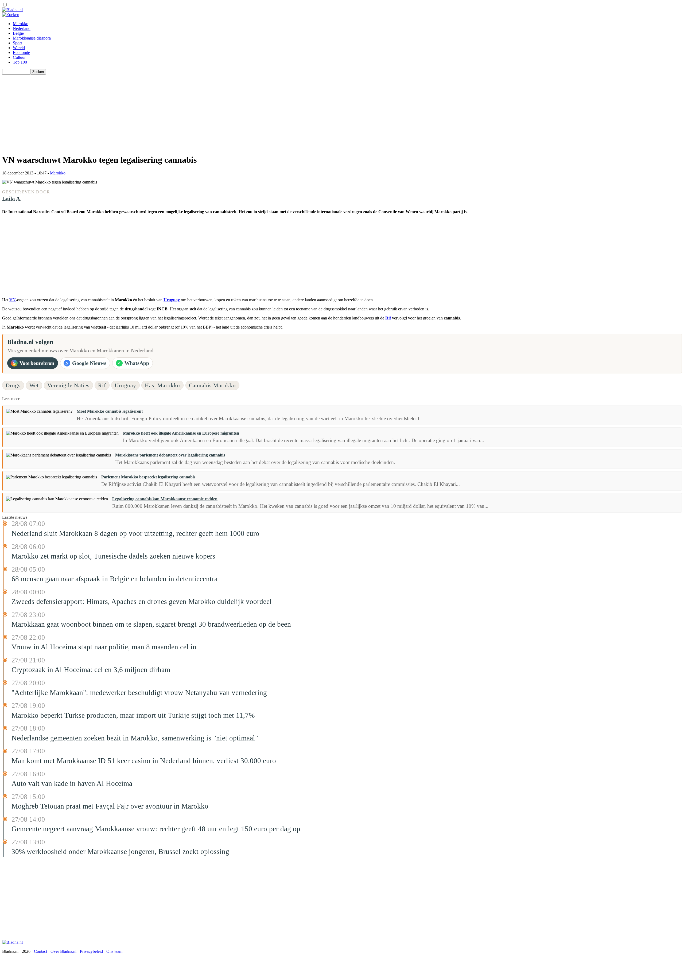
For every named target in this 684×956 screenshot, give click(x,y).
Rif (388, 318)
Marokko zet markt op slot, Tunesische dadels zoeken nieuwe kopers (113, 556)
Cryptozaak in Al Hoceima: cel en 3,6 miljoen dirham (90, 670)
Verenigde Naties (68, 385)
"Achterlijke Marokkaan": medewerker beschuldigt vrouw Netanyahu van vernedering (139, 693)
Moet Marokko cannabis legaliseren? (110, 411)
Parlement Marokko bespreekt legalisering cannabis (148, 477)
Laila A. (11, 199)
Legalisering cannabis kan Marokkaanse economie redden (164, 499)
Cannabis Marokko (212, 385)
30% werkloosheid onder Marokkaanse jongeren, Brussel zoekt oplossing (120, 852)
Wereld (19, 47)
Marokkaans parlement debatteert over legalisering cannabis (170, 455)
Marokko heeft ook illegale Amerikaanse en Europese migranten (181, 433)
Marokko (20, 23)
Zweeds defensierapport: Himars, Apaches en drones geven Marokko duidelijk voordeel (141, 602)
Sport (17, 43)
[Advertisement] (162, 112)
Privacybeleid (91, 951)
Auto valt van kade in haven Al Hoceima (71, 783)
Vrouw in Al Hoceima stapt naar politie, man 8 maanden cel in (103, 647)
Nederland (21, 28)
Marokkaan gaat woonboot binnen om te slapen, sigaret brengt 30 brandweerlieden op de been (151, 624)
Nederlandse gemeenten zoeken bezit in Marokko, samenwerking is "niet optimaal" (134, 738)
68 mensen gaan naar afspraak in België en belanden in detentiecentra (114, 579)
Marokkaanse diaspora (32, 38)
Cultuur (19, 57)
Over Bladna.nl (63, 951)
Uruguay (172, 300)
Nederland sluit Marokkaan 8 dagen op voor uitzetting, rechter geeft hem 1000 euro (135, 533)
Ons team (114, 951)
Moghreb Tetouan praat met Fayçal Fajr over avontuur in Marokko (109, 806)
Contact (40, 951)
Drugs (13, 385)
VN (12, 300)
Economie (21, 52)
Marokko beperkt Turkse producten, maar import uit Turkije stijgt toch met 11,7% (133, 715)
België (18, 33)
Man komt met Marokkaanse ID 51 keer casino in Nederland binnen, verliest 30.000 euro (143, 761)
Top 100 (20, 62)
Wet (34, 385)
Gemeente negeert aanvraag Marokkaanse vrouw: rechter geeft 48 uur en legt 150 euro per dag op (155, 829)
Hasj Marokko (162, 385)
